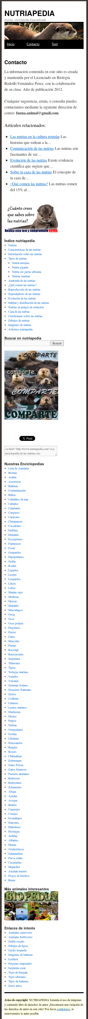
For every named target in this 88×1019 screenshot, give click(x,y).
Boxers (12, 752)
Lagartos (13, 570)
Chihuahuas (15, 756)
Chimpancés (15, 521)
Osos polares (15, 623)
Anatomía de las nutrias (21, 280)
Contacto (33, 44)
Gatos (11, 636)
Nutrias (12, 245)
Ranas (11, 880)
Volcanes (13, 681)
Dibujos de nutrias (19, 320)
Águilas (12, 796)
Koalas (12, 566)
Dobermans (15, 760)
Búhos (12, 495)
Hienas (12, 845)
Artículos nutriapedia (20, 329)
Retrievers (14, 778)
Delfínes (13, 530)
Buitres (12, 805)
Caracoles (14, 517)
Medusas (13, 597)
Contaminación (17, 490)
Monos (12, 716)
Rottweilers (15, 783)
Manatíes (13, 605)
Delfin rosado (16, 941)
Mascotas (13, 641)
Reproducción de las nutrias (24, 289)
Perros (12, 632)
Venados (13, 676)
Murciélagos (15, 610)
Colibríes (13, 698)
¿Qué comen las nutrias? (29, 183)
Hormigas (14, 831)
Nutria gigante (20, 267)
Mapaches (14, 867)
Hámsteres (14, 827)
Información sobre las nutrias (25, 254)
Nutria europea (20, 263)
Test (55, 44)
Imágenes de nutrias (19, 325)
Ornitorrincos (16, 849)
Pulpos (12, 721)
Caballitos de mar (18, 499)
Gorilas (12, 734)
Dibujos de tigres (18, 946)
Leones (12, 574)
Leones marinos (17, 707)
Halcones (13, 822)
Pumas (12, 645)
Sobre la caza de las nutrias (31, 171)
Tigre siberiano (17, 977)
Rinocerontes (15, 654)
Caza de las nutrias (19, 311)
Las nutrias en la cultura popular (35, 136)
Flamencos (14, 543)
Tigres (12, 667)
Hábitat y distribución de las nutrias (28, 303)
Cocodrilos (14, 526)
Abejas (12, 791)
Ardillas (13, 836)
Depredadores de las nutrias (24, 294)
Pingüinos (14, 628)
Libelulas (13, 738)
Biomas (12, 473)
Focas (11, 548)
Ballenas (13, 486)
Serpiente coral (16, 968)
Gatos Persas (15, 765)
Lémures (13, 703)
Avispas (13, 800)
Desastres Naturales (19, 690)
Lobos (12, 588)
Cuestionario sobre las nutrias (25, 316)
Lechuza (13, 959)
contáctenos (63, 1009)
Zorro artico (15, 986)
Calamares (14, 508)
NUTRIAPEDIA (29, 13)
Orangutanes (15, 729)
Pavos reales (15, 858)
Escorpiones (15, 539)
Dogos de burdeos (19, 876)
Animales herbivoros (20, 937)
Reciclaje (13, 650)
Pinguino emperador (20, 963)
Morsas (12, 601)
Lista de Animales (18, 468)
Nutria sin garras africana (26, 272)
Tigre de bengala (17, 972)
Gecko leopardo (17, 950)
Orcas (11, 614)
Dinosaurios (15, 743)
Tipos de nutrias (17, 258)
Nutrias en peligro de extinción (26, 307)
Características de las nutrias (24, 249)
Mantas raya (15, 592)
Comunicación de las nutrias (32, 148)
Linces (12, 583)
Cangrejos (14, 809)
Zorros (12, 694)
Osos (11, 619)
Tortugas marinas (18, 672)
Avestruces (14, 481)
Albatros (13, 840)
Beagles (12, 747)
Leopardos (14, 579)
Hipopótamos (16, 557)
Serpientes (14, 659)
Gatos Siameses (17, 769)
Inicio (10, 44)
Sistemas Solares (18, 685)
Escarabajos (15, 818)
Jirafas (12, 561)
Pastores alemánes (18, 774)
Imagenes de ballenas (20, 955)
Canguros (14, 512)
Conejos (13, 814)
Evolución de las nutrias (28, 160)
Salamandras (15, 853)
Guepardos (14, 552)
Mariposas (14, 712)
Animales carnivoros (20, 932)
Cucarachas (15, 862)
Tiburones (14, 663)
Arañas (12, 477)
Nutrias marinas (21, 276)
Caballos (13, 504)
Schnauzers (15, 787)
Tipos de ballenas (18, 981)
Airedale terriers (17, 871)
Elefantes (13, 535)
